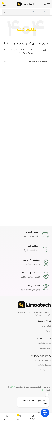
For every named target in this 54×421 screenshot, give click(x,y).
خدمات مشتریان (44, 338)
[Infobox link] (26, 235)
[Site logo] (26, 4)
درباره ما (47, 331)
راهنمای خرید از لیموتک (41, 355)
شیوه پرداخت (45, 370)
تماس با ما (46, 326)
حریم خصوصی (45, 348)
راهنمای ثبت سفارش (42, 360)
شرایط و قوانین (44, 343)
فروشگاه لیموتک (44, 321)
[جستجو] (5, 12)
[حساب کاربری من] (7, 417)
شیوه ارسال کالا (44, 365)
